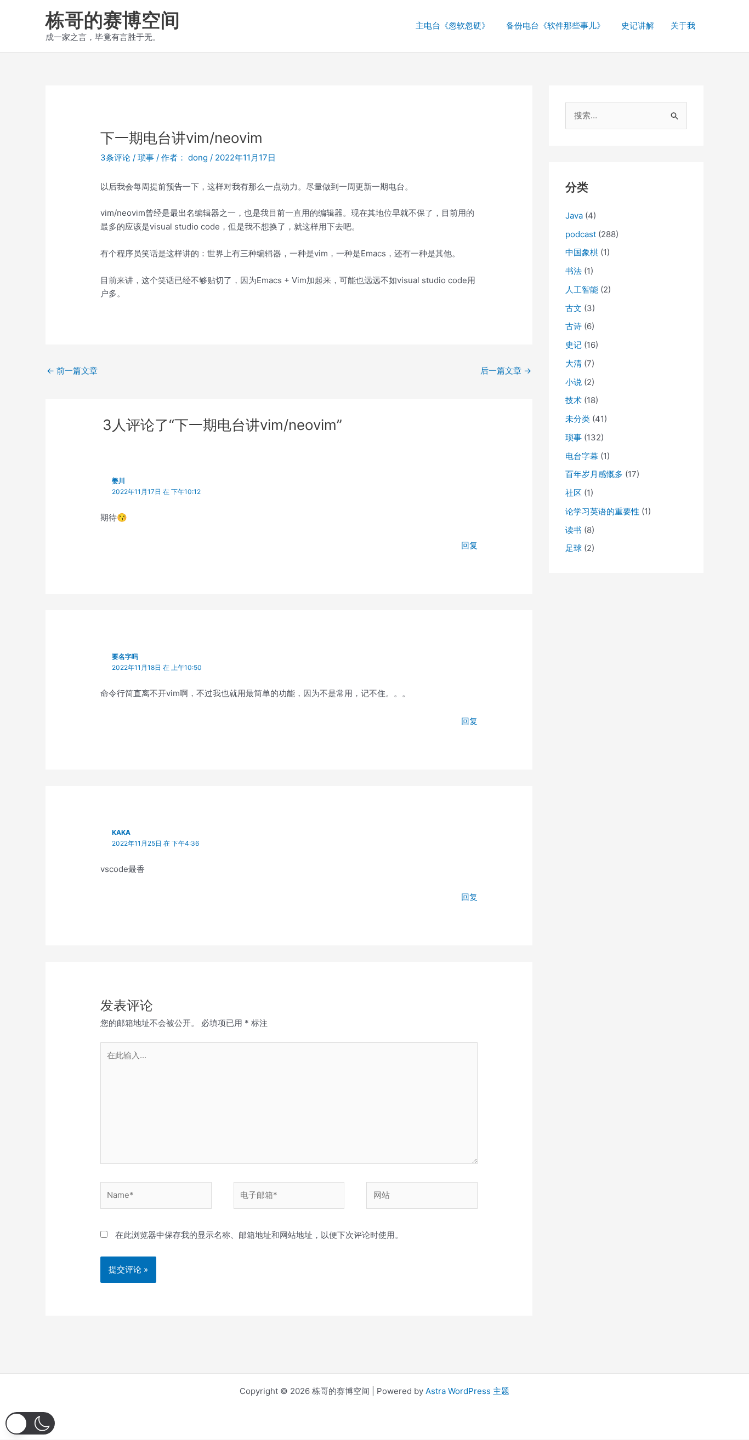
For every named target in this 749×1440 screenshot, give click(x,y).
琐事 (146, 157)
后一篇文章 (505, 370)
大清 (573, 363)
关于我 (683, 25)
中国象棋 (581, 252)
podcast (580, 234)
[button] (30, 1423)
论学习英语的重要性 (602, 511)
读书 (573, 530)
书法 (573, 271)
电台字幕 (581, 456)
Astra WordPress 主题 (467, 1391)
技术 (573, 400)
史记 (573, 345)
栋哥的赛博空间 (113, 19)
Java (574, 215)
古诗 (573, 326)
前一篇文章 (72, 370)
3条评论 (115, 157)
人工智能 (581, 289)
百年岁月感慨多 (594, 474)
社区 (573, 492)
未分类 (577, 419)
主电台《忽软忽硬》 (453, 25)
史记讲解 (637, 25)
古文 (573, 308)
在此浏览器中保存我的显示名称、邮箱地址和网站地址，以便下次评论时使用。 (259, 1235)
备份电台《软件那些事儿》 (555, 25)
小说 (573, 382)
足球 (573, 548)
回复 (469, 545)
